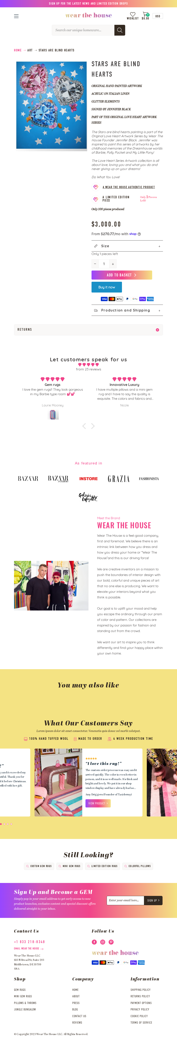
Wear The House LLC (49, 1034)
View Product (96, 803)
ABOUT (76, 996)
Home (18, 50)
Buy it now (106, 287)
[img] (88, 365)
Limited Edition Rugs (105, 866)
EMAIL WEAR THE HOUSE (26, 948)
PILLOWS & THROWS (25, 1003)
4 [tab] (11, 824)
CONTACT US (79, 1016)
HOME (75, 989)
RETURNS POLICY (140, 996)
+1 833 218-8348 (29, 942)
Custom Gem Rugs (41, 866)
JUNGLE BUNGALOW (25, 1009)
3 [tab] (8, 824)
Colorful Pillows (140, 866)
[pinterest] (111, 942)
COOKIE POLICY (139, 1016)
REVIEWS (77, 1022)
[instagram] (102, 942)
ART (30, 50)
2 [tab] (4, 824)
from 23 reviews (88, 369)
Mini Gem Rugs (72, 866)
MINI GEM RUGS (23, 996)
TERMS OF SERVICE (141, 1022)
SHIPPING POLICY (141, 989)
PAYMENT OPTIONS (141, 1003)
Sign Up (152, 900)
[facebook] (94, 942)
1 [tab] (1, 824)
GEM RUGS (20, 989)
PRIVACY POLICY (140, 1009)
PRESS (76, 1003)
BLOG (75, 1009)
